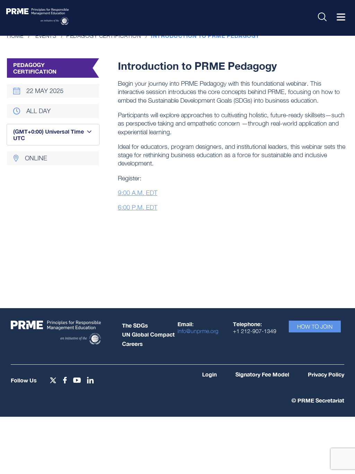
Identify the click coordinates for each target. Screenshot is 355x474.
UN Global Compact (148, 334)
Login (209, 374)
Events (45, 36)
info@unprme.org (198, 331)
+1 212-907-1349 (254, 331)
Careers (132, 343)
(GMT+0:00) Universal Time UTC (48, 134)
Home (15, 36)
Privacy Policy (326, 374)
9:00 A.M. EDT (137, 192)
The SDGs (135, 325)
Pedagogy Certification (103, 36)
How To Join (314, 326)
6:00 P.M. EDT (137, 207)
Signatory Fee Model (262, 374)
